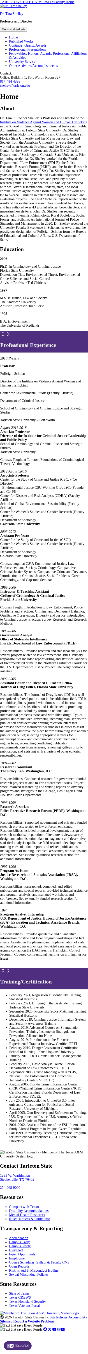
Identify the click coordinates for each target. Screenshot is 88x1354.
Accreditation (18, 1238)
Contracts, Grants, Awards (27, 45)
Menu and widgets (13, 29)
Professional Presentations (27, 49)
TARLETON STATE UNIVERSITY (27, 2)
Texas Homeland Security (27, 1301)
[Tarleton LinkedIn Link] (63, 1329)
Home (13, 37)
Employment (18, 1258)
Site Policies (58, 1317)
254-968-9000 (10, 1187)
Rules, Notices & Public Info (29, 1219)
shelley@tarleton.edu (15, 85)
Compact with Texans (24, 1207)
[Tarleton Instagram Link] (58, 1329)
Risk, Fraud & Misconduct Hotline (33, 1270)
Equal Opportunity (22, 1254)
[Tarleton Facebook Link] (45, 1329)
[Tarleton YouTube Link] (54, 1329)
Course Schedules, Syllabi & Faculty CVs (39, 1262)
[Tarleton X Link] (49, 1329)
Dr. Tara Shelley (11, 14)
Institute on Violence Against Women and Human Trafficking (43, 122)
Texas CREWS (20, 1297)
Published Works (21, 41)
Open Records (19, 1266)
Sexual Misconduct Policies (28, 1274)
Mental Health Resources (27, 1215)
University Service (22, 61)
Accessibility (77, 1317)
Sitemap (6, 1321)
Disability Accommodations (29, 1211)
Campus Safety (20, 1246)
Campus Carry (19, 1242)
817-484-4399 (10, 81)
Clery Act (16, 1250)
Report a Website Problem (33, 1321)
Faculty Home (64, 2)
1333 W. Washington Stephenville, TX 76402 (17, 1177)
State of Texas (19, 1293)
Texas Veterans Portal (24, 1305)
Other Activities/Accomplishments (33, 66)
